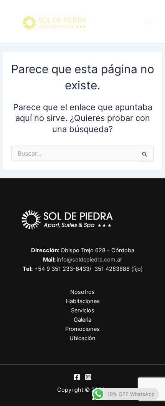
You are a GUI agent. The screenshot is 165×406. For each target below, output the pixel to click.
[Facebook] (76, 377)
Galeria (82, 319)
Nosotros (82, 292)
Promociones (82, 328)
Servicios (82, 310)
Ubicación (82, 338)
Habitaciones (83, 301)
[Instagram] (88, 377)
